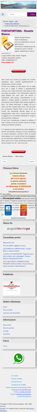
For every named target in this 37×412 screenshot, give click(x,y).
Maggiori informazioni (18, 218)
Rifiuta (9, 214)
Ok (3, 214)
